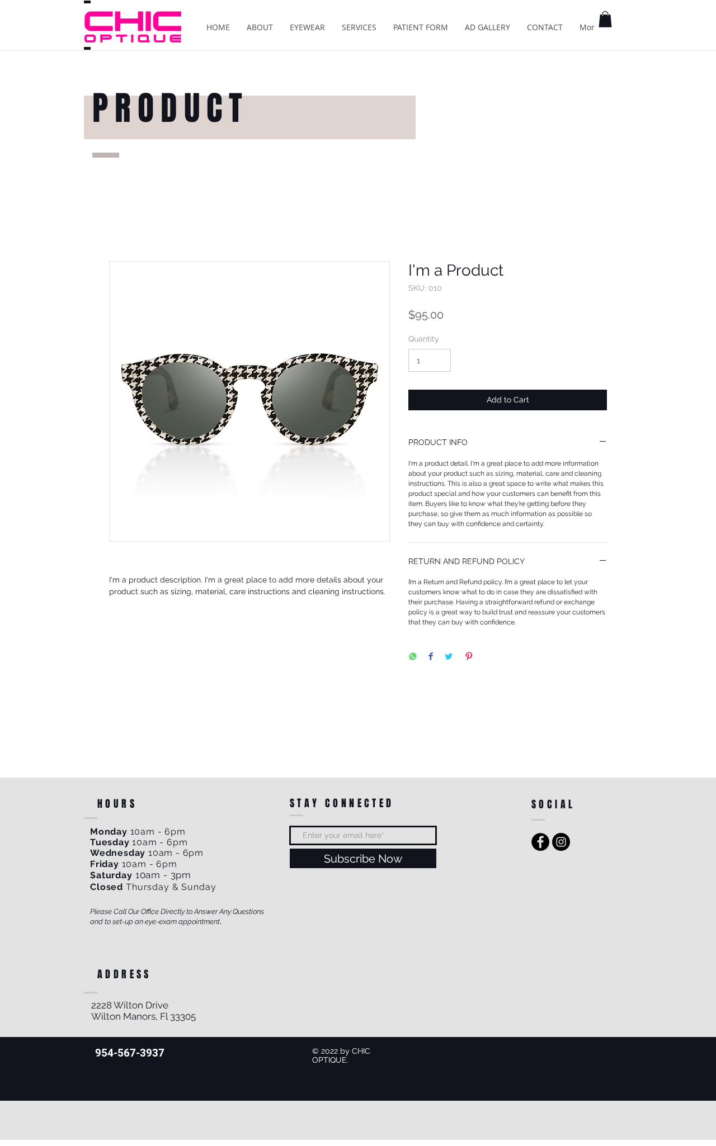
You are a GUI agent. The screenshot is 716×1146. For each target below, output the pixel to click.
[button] (605, 19)
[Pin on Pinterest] (468, 657)
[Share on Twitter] (448, 657)
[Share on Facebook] (430, 657)
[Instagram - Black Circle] (561, 842)
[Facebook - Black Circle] (540, 842)
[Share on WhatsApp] (412, 657)
